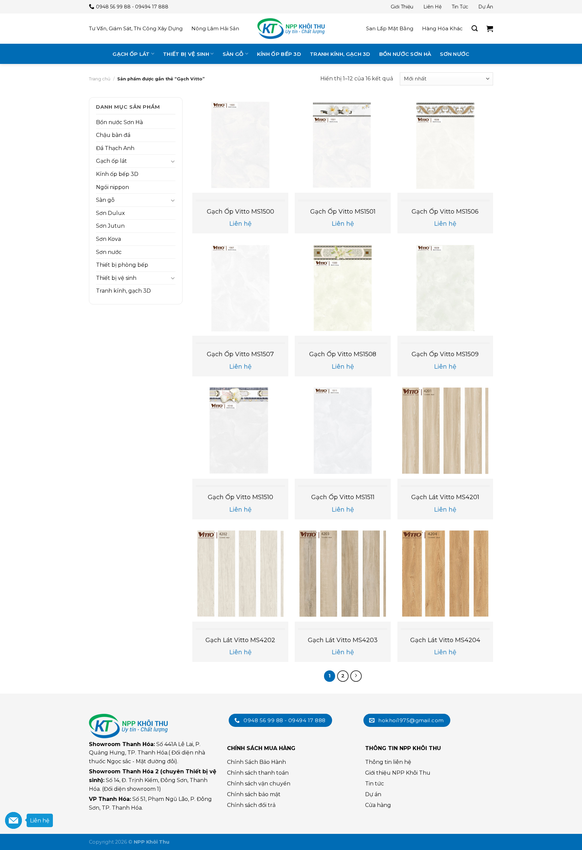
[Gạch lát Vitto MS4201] (445, 431)
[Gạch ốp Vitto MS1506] (445, 145)
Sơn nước (454, 54)
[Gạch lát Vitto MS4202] (240, 574)
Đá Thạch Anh (115, 148)
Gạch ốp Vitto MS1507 (240, 354)
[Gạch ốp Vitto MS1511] (343, 431)
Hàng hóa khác (442, 28)
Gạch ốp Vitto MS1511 (343, 497)
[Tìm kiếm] (475, 29)
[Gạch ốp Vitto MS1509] (445, 288)
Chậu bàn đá (113, 135)
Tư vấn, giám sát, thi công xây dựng (136, 28)
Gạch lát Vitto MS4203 (343, 640)
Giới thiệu (402, 7)
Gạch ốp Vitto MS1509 (445, 354)
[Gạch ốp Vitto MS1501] (343, 145)
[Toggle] (172, 161)
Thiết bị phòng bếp (122, 265)
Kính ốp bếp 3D (279, 54)
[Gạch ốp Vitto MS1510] (240, 431)
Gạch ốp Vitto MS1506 (445, 211)
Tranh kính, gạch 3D (340, 54)
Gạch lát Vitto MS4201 (445, 497)
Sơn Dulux (110, 213)
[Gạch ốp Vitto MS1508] (343, 288)
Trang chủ (99, 78)
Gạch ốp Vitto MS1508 (342, 354)
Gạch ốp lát (131, 54)
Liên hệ (432, 7)
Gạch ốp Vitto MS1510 (240, 497)
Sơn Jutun (110, 226)
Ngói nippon (112, 187)
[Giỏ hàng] (489, 28)
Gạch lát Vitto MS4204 (445, 640)
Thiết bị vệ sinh (186, 54)
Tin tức (460, 7)
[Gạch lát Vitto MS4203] (343, 574)
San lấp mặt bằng (389, 28)
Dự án (485, 7)
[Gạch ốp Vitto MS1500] (240, 145)
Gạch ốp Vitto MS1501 (343, 211)
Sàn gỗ (233, 54)
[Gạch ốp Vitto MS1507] (240, 288)
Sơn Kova (108, 239)
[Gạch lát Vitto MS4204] (445, 574)
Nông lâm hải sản (215, 28)
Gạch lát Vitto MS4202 (240, 640)
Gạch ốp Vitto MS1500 (240, 211)
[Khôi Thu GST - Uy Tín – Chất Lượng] (291, 28)
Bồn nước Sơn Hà (405, 54)
